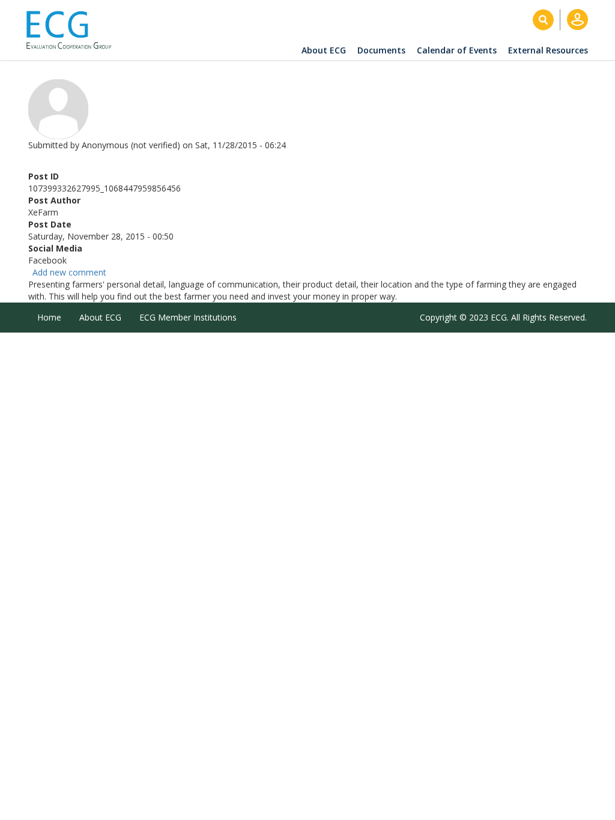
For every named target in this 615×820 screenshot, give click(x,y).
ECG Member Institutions (188, 317)
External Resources (548, 50)
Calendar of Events (457, 50)
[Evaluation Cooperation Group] (73, 30)
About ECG (323, 50)
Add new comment (69, 272)
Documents (381, 50)
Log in (577, 19)
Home (49, 317)
